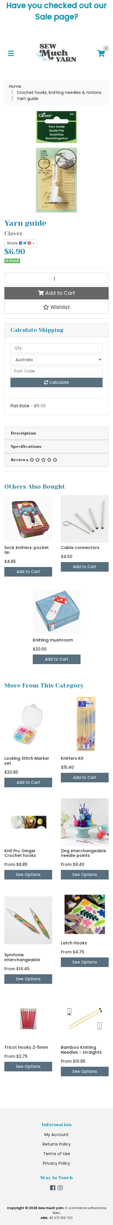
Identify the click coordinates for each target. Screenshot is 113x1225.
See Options (28, 874)
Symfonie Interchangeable (22, 957)
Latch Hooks (74, 943)
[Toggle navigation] (11, 54)
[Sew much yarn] (56, 53)
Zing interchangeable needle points (83, 853)
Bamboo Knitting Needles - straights (81, 1049)
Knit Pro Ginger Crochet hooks (20, 853)
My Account (56, 1134)
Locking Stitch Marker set (26, 760)
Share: (13, 243)
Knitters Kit (72, 758)
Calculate (58, 382)
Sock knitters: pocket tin (26, 550)
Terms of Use (56, 1154)
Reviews (20, 459)
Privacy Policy (56, 1163)
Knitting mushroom (53, 640)
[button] (56, 307)
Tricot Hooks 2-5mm (26, 1047)
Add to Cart (59, 293)
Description (23, 433)
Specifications (26, 446)
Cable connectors (80, 547)
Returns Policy (57, 1144)
